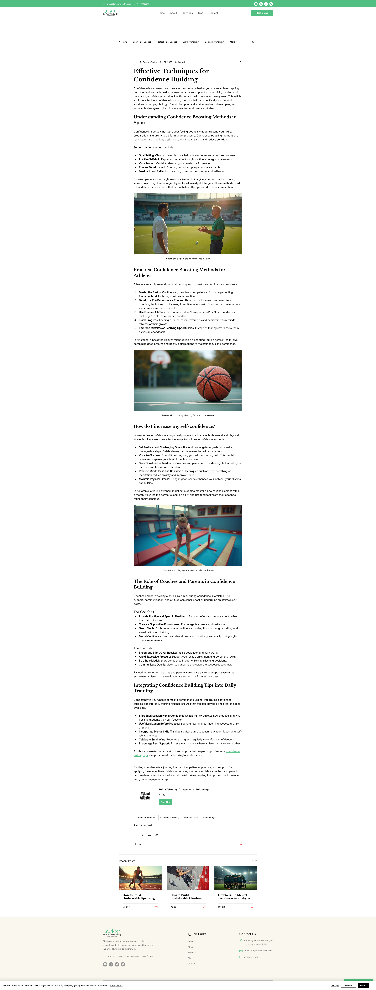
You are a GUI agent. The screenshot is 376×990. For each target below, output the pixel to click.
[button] (253, 42)
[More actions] (240, 62)
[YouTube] (256, 4)
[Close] (372, 985)
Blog (190, 958)
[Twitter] (261, 4)
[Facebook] (266, 4)
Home (190, 941)
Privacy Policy (116, 985)
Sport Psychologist (142, 42)
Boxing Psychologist (214, 42)
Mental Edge (209, 817)
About (191, 947)
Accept (363, 985)
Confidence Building (169, 817)
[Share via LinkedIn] (149, 835)
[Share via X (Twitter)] (142, 835)
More (232, 42)
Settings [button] (335, 985)
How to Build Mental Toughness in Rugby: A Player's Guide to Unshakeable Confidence (235, 896)
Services (192, 952)
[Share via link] (156, 835)
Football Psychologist (167, 42)
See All (253, 860)
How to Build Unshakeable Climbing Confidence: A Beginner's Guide (187, 896)
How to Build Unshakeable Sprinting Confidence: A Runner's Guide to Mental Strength (139, 896)
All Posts (123, 42)
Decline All (348, 985)
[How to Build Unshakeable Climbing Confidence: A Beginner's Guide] (188, 878)
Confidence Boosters (145, 817)
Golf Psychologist (191, 42)
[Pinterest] (271, 4)
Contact (191, 963)
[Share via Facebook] (135, 835)
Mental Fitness (191, 817)
